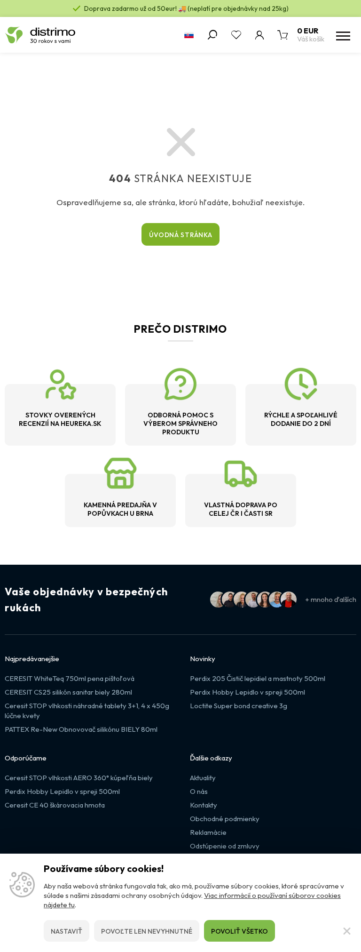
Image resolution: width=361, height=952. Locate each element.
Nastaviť (66, 931)
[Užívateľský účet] (259, 35)
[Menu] (342, 35)
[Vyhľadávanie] (212, 35)
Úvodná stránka (180, 235)
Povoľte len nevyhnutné (146, 931)
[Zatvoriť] (347, 931)
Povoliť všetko (239, 931)
